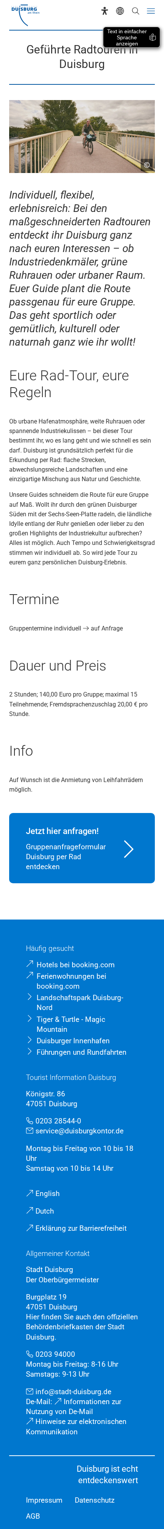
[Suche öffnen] (136, 11)
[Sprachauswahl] (120, 11)
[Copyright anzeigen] (144, 162)
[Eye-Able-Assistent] (105, 11)
